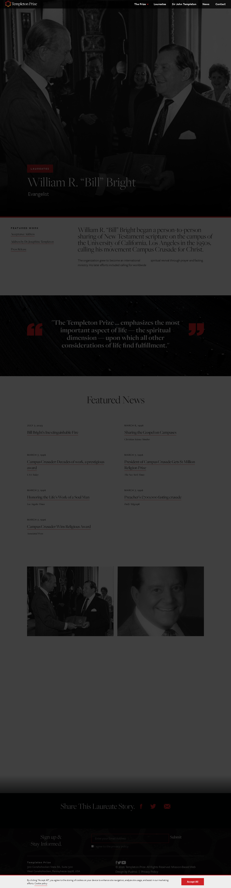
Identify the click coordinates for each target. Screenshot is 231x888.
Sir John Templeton (184, 4)
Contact (220, 4)
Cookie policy (40, 883)
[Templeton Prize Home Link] (21, 4)
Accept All (192, 881)
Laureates (160, 4)
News (205, 4)
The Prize (140, 4)
